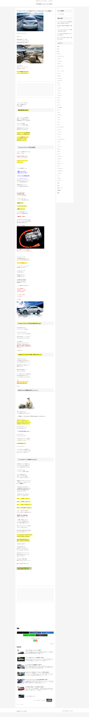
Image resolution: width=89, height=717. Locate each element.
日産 (18, 628)
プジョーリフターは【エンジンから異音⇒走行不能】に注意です (64, 30)
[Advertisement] (35, 89)
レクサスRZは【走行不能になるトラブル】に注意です (64, 34)
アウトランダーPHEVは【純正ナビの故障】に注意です (64, 38)
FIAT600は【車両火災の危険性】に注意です (64, 26)
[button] (41, 635)
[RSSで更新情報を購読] (36, 641)
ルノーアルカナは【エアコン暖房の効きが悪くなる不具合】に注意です (64, 22)
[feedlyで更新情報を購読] (34, 641)
